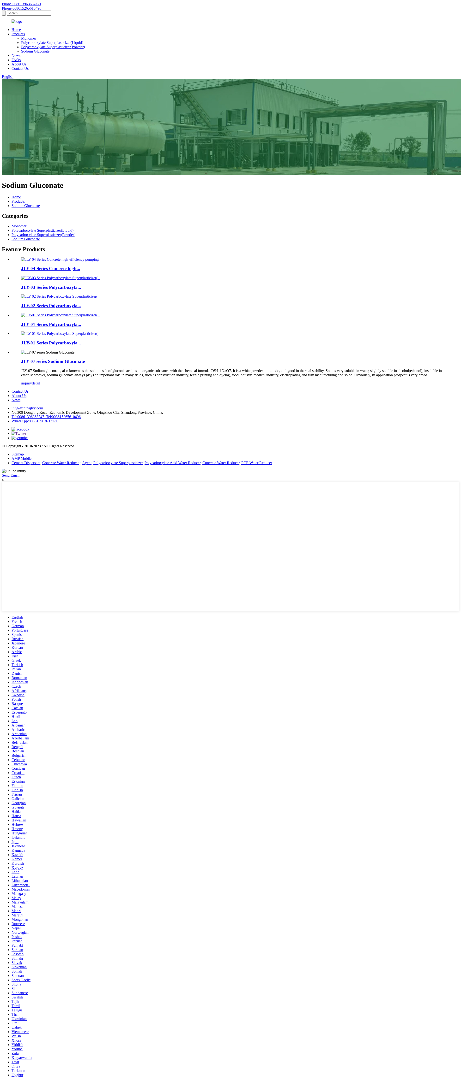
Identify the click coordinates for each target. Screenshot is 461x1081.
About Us (19, 64)
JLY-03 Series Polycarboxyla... (51, 287)
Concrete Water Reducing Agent (66, 463)
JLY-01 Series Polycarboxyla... (51, 324)
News (16, 55)
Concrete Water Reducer (220, 463)
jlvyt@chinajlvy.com (27, 408)
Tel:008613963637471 (29, 417)
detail (36, 383)
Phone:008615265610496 (21, 8)
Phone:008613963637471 (21, 4)
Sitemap (18, 454)
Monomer (28, 38)
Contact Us (20, 68)
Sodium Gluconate (35, 51)
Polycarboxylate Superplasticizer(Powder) (53, 47)
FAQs (16, 60)
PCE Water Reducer (256, 463)
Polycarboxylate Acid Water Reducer (172, 463)
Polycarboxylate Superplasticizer (118, 463)
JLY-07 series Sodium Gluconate (53, 361)
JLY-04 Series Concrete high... (50, 268)
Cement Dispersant (26, 463)
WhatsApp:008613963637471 (35, 421)
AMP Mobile (21, 458)
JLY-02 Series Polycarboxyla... (51, 305)
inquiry (26, 383)
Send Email (10, 475)
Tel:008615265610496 (63, 417)
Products (18, 34)
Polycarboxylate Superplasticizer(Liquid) (52, 43)
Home (16, 30)
